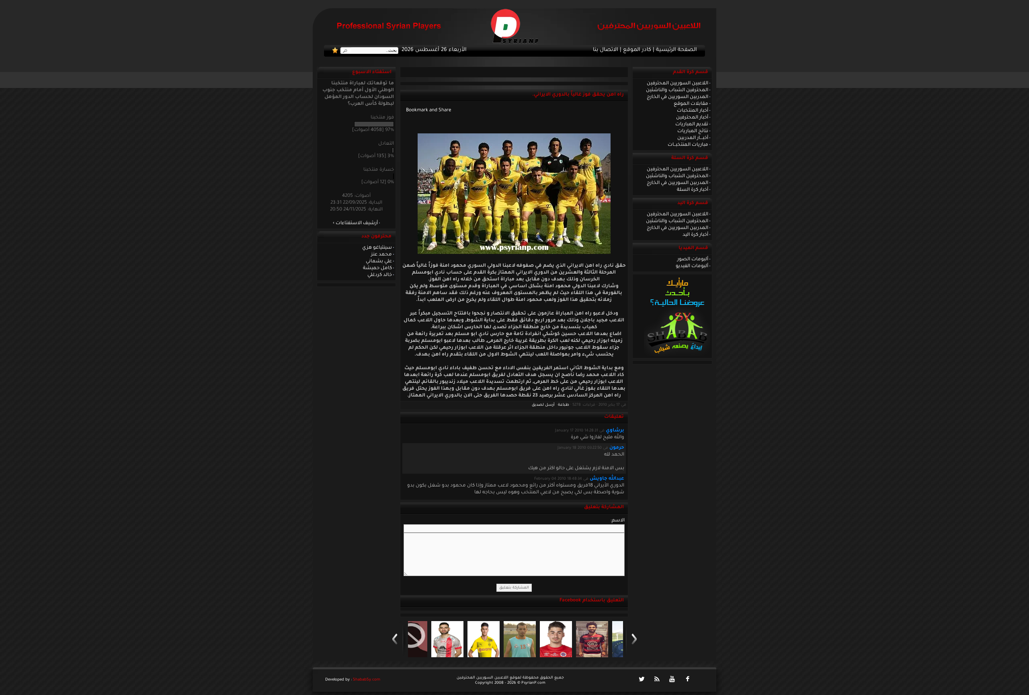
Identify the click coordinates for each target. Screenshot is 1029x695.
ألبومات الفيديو (692, 266)
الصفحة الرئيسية (676, 50)
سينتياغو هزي (377, 248)
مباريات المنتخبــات (688, 145)
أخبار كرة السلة (692, 190)
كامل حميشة (377, 268)
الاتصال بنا (605, 50)
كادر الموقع (637, 50)
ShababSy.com (366, 680)
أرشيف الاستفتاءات (357, 223)
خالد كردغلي (379, 275)
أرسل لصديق (543, 405)
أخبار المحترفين (692, 118)
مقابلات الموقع (691, 104)
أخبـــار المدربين (692, 138)
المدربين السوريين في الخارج (677, 97)
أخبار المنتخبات (692, 111)
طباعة (563, 405)
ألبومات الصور (692, 259)
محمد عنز (381, 255)
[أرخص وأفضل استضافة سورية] (677, 355)
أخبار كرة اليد (695, 235)
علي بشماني (379, 261)
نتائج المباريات (692, 131)
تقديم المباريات (691, 124)
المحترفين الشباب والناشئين (677, 90)
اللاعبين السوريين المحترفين (677, 83)
